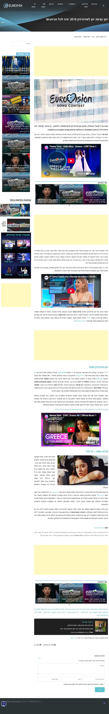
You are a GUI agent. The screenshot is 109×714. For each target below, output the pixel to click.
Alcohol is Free (80, 321)
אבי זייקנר (73, 638)
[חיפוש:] (21, 44)
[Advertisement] (71, 61)
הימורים (60, 4)
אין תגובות (77, 37)
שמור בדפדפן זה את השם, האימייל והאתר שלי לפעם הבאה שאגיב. (83, 684)
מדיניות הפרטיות (6, 701)
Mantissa (100, 495)
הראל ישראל (86, 37)
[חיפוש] (103, 5)
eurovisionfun (99, 528)
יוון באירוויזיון (46, 645)
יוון (35, 372)
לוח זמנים (43, 5)
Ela (88, 318)
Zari (106, 372)
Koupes (55, 492)
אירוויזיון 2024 (80, 376)
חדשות (52, 645)
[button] (69, 205)
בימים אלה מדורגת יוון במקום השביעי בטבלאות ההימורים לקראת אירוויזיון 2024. (81, 409)
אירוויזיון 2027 (85, 5)
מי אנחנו (33, 5)
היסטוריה (71, 4)
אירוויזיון (94, 4)
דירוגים (51, 4)
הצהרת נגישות (16, 701)
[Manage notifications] (104, 703)
